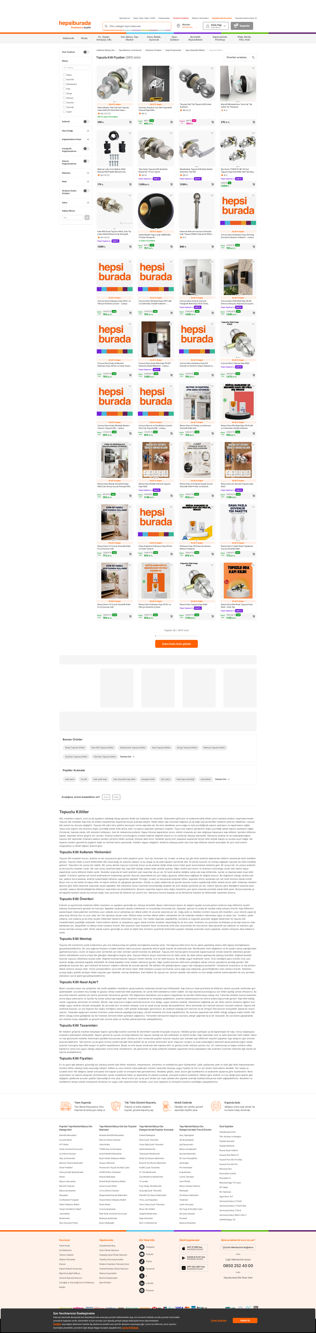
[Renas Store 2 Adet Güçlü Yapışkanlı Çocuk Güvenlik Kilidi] (238, 522)
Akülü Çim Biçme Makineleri (151, 1158)
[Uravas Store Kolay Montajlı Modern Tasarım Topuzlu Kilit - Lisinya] (115, 402)
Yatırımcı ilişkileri (66, 1255)
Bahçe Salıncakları (67, 1181)
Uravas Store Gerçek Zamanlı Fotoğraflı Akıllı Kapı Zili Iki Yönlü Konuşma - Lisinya (194, 302)
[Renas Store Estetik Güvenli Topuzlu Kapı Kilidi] (156, 460)
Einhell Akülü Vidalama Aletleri (112, 1181)
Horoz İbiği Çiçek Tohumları (151, 1144)
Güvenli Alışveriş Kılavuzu (70, 1278)
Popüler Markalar (226, 1146)
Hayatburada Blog (107, 1245)
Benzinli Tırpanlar (67, 1186)
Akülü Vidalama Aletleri (69, 1204)
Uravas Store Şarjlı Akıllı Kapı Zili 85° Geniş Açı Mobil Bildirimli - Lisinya (155, 364)
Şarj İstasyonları (186, 1144)
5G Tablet (223, 1187)
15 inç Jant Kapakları (148, 1200)
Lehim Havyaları (186, 1204)
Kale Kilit (70, 79)
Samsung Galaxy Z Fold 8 (230, 1201)
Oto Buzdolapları (186, 1140)
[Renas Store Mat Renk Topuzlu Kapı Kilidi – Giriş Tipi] (238, 581)
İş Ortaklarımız (65, 1250)
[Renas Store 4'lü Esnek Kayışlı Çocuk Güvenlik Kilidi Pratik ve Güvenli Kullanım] (197, 460)
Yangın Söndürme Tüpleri (70, 1209)
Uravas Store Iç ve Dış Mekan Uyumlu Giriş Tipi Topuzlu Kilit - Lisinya (155, 426)
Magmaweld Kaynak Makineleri (113, 1195)
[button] (115, 122)
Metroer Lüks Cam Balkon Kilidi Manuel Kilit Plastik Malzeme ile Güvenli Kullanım (111, 170)
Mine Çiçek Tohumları (148, 1140)
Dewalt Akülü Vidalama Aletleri (112, 1200)
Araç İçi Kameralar (67, 1158)
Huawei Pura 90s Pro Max (230, 1159)
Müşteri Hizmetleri (200, 18)
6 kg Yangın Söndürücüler (150, 1186)
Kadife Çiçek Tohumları (149, 1167)
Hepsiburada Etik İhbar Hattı (238, 1277)
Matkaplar (183, 1190)
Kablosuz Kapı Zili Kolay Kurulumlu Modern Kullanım (195, 547)
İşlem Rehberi (105, 1282)
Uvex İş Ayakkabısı (107, 1209)
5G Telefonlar (225, 1192)
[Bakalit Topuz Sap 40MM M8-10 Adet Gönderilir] (156, 211)
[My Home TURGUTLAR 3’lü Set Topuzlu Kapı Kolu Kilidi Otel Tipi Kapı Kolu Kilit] (238, 149)
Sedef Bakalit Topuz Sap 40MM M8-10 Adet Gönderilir (155, 236)
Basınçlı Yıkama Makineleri (71, 1163)
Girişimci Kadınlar (181, 18)
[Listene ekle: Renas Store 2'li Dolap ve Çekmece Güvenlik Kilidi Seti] (212, 386)
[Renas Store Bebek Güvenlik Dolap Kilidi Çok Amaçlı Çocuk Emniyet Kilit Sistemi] (115, 460)
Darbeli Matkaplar (147, 1135)
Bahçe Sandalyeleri (188, 1149)
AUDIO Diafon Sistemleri (109, 1172)
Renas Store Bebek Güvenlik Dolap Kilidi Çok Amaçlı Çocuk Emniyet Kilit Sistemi (113, 485)
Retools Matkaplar (107, 1176)
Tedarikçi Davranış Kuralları (111, 1259)
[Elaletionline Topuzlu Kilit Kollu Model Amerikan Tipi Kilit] (197, 149)
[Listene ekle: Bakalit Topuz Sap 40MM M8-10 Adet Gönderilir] (171, 196)
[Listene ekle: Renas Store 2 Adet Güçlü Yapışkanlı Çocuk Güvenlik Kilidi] (253, 507)
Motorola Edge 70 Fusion (230, 1182)
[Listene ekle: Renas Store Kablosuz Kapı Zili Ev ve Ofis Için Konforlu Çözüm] (171, 565)
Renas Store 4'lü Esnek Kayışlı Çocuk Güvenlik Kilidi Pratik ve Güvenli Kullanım (196, 485)
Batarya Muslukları (187, 1223)
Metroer (69, 98)
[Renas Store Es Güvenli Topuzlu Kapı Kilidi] (238, 460)
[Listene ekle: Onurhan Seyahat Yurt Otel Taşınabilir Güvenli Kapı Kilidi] (171, 68)
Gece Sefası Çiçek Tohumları (152, 1204)
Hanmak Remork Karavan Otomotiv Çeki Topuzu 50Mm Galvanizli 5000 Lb (196, 232)
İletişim (62, 1287)
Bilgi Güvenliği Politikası (69, 1273)
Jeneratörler (64, 1213)
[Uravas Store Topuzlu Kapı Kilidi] (238, 339)
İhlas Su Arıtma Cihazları (109, 1140)
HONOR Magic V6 (227, 1219)
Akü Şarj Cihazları (187, 1213)
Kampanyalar (164, 18)
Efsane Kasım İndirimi (228, 1150)
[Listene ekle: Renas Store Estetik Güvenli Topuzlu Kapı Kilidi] (171, 445)
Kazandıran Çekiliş (227, 1173)
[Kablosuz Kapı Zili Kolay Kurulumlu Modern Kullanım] (197, 522)
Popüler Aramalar (226, 1141)
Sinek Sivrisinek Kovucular (71, 1149)
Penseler (183, 1218)
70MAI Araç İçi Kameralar (110, 1149)
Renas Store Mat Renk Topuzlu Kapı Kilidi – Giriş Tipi (236, 605)
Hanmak (70, 107)
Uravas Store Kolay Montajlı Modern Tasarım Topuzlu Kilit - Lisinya (113, 426)
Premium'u (77, 27)
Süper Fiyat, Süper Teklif (144, 18)
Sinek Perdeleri (66, 1167)
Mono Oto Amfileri (147, 1209)
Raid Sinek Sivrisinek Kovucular (113, 1213)
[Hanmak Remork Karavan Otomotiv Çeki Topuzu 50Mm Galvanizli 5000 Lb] (197, 211)
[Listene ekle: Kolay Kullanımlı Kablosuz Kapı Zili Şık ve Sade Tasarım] (171, 507)
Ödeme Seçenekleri (108, 1273)
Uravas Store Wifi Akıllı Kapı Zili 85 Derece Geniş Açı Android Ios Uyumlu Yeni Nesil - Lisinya (237, 302)
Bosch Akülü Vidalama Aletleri (112, 1158)
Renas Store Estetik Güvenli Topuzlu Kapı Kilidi (155, 485)
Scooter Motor (65, 1140)
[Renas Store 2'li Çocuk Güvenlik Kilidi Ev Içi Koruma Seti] (115, 522)
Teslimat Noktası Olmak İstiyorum (113, 1268)
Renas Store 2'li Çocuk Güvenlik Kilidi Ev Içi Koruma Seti (114, 547)
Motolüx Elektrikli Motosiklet (111, 1135)
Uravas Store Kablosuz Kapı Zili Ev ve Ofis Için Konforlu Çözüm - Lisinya (114, 302)
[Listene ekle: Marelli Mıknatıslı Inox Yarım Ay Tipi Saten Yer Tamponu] (253, 68)
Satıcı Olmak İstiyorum (109, 1250)
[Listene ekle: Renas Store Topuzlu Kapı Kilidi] (212, 565)
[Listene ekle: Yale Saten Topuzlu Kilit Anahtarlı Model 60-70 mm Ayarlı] (171, 133)
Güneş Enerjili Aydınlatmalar (71, 1172)
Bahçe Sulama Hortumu (189, 1186)
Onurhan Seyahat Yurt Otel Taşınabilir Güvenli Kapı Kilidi (155, 108)
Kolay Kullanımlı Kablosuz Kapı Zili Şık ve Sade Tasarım (155, 547)
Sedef (68, 111)
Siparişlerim (124, 18)
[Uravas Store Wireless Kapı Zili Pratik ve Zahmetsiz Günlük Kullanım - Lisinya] (156, 277)
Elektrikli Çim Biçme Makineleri (152, 1195)
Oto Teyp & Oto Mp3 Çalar (190, 1209)
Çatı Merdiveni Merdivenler (151, 1176)
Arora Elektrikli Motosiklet (110, 1153)
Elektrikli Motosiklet (67, 1135)
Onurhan (70, 102)
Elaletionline (71, 84)
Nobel (68, 74)
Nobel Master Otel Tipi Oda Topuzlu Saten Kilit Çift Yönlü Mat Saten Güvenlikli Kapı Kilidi (113, 109)
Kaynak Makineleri (187, 1153)
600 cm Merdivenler (148, 1223)
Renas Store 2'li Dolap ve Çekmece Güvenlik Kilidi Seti (195, 426)
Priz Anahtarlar (185, 1167)
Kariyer (62, 1264)
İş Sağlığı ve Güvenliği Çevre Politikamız (76, 1282)
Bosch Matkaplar (106, 1223)
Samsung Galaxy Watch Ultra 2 (232, 1215)
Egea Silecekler (146, 1218)
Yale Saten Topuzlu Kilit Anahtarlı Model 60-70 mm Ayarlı (153, 170)
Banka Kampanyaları (108, 1278)
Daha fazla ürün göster (176, 643)
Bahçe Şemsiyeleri (67, 1190)
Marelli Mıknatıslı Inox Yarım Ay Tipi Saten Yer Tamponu (236, 105)
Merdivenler (64, 1218)
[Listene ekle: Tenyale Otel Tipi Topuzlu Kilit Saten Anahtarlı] (212, 68)
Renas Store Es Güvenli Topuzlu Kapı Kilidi (237, 485)
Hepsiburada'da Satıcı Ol (246, 18)
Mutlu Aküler (104, 1204)
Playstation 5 (225, 1178)
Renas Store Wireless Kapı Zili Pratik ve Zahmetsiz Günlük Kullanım (237, 426)
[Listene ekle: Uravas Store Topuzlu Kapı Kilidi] (253, 324)
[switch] (86, 52)
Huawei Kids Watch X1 (229, 1155)
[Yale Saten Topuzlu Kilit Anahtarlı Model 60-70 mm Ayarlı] (156, 149)
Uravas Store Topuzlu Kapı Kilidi (235, 363)
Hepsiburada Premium (222, 18)
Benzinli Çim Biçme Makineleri (152, 1163)
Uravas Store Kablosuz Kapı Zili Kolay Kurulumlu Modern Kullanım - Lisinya (237, 236)
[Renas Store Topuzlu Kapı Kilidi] (197, 581)
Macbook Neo (225, 1169)
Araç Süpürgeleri (186, 1135)
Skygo (69, 93)
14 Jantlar (143, 1181)
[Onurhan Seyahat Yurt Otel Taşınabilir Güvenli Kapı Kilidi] (156, 84)
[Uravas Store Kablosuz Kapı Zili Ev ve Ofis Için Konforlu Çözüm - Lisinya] (115, 277)
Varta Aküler (104, 1144)
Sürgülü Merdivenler (148, 1213)
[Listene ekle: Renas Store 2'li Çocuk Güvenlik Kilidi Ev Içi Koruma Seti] (130, 507)
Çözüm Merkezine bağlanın (238, 1247)
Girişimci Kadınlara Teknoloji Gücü (114, 1264)
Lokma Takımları (186, 1176)
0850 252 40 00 (238, 1265)
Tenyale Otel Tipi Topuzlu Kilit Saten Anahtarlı (195, 105)
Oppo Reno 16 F (226, 1196)
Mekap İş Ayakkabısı (108, 1218)
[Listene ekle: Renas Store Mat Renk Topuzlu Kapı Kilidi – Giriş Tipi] (253, 565)
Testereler (183, 1200)
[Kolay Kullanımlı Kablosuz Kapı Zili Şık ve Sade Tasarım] (156, 522)
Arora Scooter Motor (108, 1186)
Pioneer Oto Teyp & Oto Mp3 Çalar (114, 1167)
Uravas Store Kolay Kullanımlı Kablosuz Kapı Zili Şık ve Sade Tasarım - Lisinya (114, 364)
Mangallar (63, 1195)
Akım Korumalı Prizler (68, 1223)
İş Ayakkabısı (185, 1172)
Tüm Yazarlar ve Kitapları (230, 1136)
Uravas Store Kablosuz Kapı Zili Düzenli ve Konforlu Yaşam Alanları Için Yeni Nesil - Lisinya (197, 364)
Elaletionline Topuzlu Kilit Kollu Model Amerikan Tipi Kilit (196, 170)
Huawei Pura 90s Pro (228, 1164)
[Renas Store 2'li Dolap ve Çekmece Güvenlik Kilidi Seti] (197, 402)
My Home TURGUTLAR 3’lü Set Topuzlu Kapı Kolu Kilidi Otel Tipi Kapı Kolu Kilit (237, 170)
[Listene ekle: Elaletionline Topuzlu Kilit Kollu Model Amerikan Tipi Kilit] (212, 133)
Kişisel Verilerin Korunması (70, 1268)
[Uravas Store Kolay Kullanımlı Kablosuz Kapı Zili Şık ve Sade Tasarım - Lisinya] (115, 339)
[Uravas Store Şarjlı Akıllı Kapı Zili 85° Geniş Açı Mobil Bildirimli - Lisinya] (156, 339)
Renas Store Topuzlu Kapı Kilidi (193, 604)
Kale (68, 88)
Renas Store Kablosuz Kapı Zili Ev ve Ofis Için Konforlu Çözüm (155, 605)
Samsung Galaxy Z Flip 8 (230, 1210)
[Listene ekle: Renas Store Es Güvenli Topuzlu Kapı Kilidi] (253, 445)
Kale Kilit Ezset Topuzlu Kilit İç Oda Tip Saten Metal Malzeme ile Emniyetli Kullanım (114, 232)
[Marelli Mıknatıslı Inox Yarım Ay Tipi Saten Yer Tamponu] (238, 84)
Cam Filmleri (184, 1181)
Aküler (62, 1176)
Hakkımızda (64, 1245)
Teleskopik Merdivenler (149, 1153)
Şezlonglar (184, 1163)
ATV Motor (63, 1144)
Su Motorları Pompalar (69, 1200)
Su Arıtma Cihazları (67, 1153)
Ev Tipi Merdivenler (147, 1172)
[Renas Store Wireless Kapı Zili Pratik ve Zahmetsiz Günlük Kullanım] (238, 402)
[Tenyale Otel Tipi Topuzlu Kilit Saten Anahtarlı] (197, 84)
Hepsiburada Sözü (227, 1132)
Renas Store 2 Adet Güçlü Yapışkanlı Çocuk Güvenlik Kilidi (237, 547)
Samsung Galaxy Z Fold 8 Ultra (232, 1205)
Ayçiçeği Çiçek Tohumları (150, 1190)
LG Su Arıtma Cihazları (109, 1190)
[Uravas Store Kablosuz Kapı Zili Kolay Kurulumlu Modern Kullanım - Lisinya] (238, 211)
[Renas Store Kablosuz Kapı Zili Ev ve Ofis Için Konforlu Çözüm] (156, 581)
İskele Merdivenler (147, 1149)
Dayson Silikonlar (107, 1163)
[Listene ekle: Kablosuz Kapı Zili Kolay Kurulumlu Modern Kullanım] (212, 507)
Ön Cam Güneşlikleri (188, 1158)
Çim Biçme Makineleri (188, 1195)
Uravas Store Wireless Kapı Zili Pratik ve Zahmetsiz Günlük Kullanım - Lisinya (155, 302)
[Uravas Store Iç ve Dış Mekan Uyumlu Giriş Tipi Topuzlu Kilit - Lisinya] (156, 402)
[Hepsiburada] (75, 23)
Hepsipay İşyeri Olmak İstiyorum (113, 1255)
